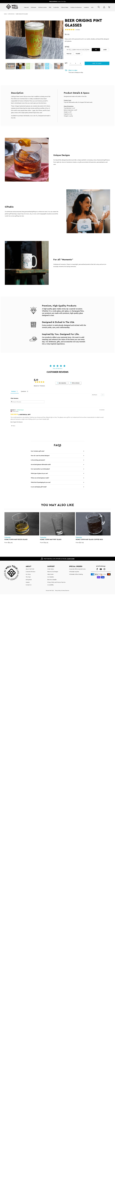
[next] (60, 40)
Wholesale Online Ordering (76, 574)
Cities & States (64, 7)
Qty (66, 63)
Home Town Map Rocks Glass (21, 523)
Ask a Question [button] (62, 383)
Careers (28, 582)
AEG (92, 7)
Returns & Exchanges (52, 571)
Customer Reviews (30, 571)
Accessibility (50, 585)
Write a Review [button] (75, 383)
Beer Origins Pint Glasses (17, 422)
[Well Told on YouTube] (100, 569)
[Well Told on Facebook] (97, 569)
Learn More (70, 558)
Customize (56, 7)
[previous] (9, 40)
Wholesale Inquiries (74, 571)
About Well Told (30, 569)
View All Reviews (57, 368)
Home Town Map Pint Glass (57, 523)
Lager (105, 49)
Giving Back (29, 579)
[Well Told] (12, 7)
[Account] (104, 7)
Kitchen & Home (42, 7)
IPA (96, 49)
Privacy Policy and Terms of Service (56, 582)
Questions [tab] (23, 391)
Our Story (28, 574)
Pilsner (78, 53)
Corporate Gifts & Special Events (77, 569)
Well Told (51, 590)
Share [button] (13, 425)
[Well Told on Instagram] (104, 569)
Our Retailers (50, 577)
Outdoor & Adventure (76, 7)
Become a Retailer (52, 579)
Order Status (50, 569)
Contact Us (28, 585)
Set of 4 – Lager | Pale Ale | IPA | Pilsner (78, 49)
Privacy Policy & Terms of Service (62, 590)
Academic (86, 7)
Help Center (50, 574)
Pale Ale (69, 53)
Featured (26, 7)
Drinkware (33, 7)
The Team (28, 577)
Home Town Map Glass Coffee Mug (93, 523)
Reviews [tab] (13, 391)
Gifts (50, 7)
